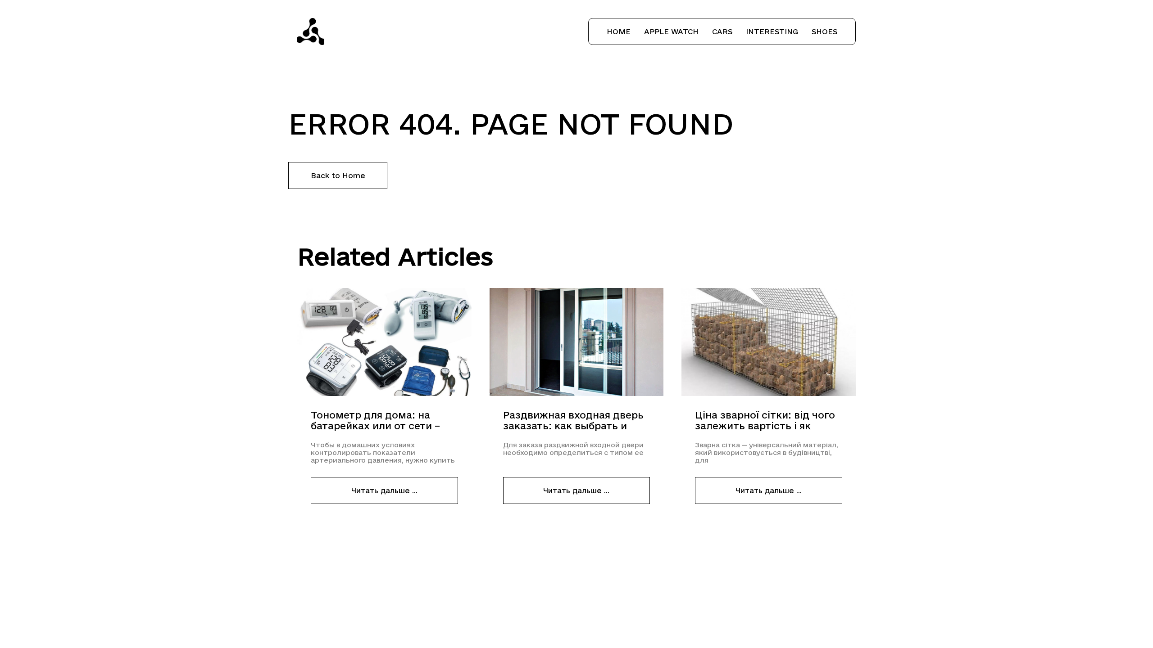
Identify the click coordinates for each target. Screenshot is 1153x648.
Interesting (772, 31)
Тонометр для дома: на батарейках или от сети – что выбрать (375, 421)
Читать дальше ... (384, 490)
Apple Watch (671, 31)
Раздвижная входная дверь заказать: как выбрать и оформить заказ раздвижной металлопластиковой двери (575, 421)
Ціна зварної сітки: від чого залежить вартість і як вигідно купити (765, 421)
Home (619, 31)
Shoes (824, 31)
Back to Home (338, 175)
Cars (722, 31)
